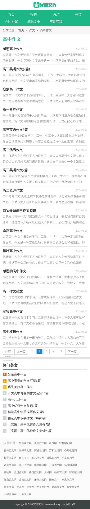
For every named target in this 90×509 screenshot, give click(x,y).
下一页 (72, 351)
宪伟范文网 (10, 450)
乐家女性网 (40, 479)
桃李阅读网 (40, 465)
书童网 (30, 486)
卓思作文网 (68, 479)
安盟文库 (38, 504)
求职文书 (33, 21)
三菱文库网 (25, 494)
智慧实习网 (65, 443)
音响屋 (8, 472)
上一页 (21, 351)
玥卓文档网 (68, 457)
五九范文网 (38, 457)
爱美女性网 (43, 486)
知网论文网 (25, 443)
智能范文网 (75, 472)
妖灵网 (53, 443)
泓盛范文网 (40, 443)
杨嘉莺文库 (60, 472)
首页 (11, 14)
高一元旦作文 (17, 399)
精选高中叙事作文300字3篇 (27, 418)
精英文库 (9, 486)
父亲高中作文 (17, 374)
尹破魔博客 (10, 494)
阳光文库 (54, 479)
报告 (33, 14)
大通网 (48, 472)
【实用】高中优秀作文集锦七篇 (30, 430)
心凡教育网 (70, 450)
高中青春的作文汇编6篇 (24, 380)
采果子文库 (25, 450)
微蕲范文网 (10, 479)
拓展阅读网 (70, 465)
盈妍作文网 (20, 472)
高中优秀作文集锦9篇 (23, 405)
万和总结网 (55, 450)
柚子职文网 (10, 457)
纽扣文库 (24, 457)
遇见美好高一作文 (20, 387)
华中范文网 (73, 486)
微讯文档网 (53, 457)
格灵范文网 (35, 472)
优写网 (20, 486)
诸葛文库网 (10, 465)
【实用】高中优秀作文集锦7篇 (29, 424)
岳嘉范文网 (25, 479)
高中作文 (46, 30)
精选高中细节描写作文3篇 (26, 412)
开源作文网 (55, 465)
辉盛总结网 (40, 450)
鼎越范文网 (58, 486)
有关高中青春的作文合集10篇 (28, 393)
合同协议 (11, 21)
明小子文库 (25, 465)
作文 (32, 30)
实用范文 (56, 21)
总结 (56, 14)
